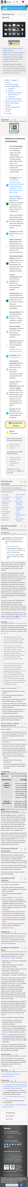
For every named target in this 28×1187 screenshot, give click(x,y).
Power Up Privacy (7, 1156)
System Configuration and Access (20, 514)
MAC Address (5, 517)
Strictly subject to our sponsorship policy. (12, 1162)
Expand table (5, 776)
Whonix (5, 48)
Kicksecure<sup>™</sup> (10, 52)
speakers (19, 1034)
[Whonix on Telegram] (5, 1144)
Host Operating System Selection (11, 1074)
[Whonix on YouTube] (10, 1144)
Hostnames (5, 505)
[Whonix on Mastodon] (7, 1147)
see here (10, 1066)
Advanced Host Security (8, 1076)
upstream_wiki (13, 349)
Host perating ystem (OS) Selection (6, 513)
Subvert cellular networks (13, 546)
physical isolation (16, 983)
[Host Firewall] (25, 14)
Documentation (7, 57)
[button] (2, 79)
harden (19, 939)
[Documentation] (22, 14)
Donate (23, 2)
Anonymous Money (17, 897)
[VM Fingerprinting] (19, 14)
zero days (3, 633)
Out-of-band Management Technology (19, 502)
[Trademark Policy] (12, 1128)
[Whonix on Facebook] (15, 1144)
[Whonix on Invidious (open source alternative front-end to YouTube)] (13, 1144)
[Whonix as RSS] (5, 1147)
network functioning (12, 550)
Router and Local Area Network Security (20, 508)
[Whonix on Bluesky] (10, 1147)
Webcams (4, 1034)
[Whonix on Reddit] (18, 1144)
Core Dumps (5, 495)
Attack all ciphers (11, 554)
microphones (11, 1034)
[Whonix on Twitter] (7, 1144)
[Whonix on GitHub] (20, 1144)
